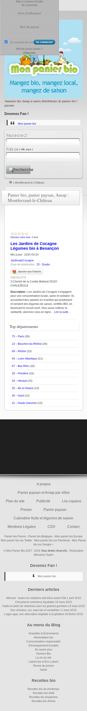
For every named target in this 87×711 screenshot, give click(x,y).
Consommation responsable (43, 641)
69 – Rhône (19, 351)
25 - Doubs (43, 264)
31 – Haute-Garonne (24, 403)
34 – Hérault (19, 380)
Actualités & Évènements (44, 633)
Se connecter (29, 5)
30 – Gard (18, 395)
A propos (44, 484)
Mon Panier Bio (15, 550)
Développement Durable (43, 645)
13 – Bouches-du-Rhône (27, 343)
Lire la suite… (62, 312)
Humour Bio (43, 653)
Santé (43, 669)
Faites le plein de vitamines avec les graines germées (34, 606)
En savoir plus (43, 649)
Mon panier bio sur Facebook (52, 540)
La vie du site (43, 657)
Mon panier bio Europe (69, 536)
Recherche (22, 169)
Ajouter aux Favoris (29, 271)
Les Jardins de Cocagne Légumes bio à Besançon (34, 246)
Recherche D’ (17, 135)
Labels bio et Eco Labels (43, 661)
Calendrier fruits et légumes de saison (43, 518)
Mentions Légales (22, 527)
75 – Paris (18, 336)
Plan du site (15, 501)
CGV (51, 527)
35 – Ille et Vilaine (22, 388)
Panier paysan (55, 510)
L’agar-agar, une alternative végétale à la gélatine (34, 614)
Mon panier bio (27, 123)
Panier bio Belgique (40, 536)
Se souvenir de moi (21, 42)
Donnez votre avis (20, 237)
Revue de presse (43, 665)
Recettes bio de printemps (43, 689)
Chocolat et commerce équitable (34, 602)
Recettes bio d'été (43, 693)
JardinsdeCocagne (22, 260)
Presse (26, 510)
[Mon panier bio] (10, 182)
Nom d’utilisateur (29, 13)
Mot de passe (29, 27)
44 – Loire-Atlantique (24, 358)
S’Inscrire (29, 52)
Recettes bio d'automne (43, 697)
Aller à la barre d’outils (29, 1)
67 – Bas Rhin (20, 366)
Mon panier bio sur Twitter (16, 540)
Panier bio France (15, 536)
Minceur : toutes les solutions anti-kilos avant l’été (36, 598)
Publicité (43, 501)
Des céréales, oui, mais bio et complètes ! (35, 610)
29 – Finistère (20, 373)
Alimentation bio (43, 637)
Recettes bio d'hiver (44, 701)
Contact (73, 527)
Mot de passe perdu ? (29, 48)
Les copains (71, 501)
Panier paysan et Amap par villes (44, 492)
